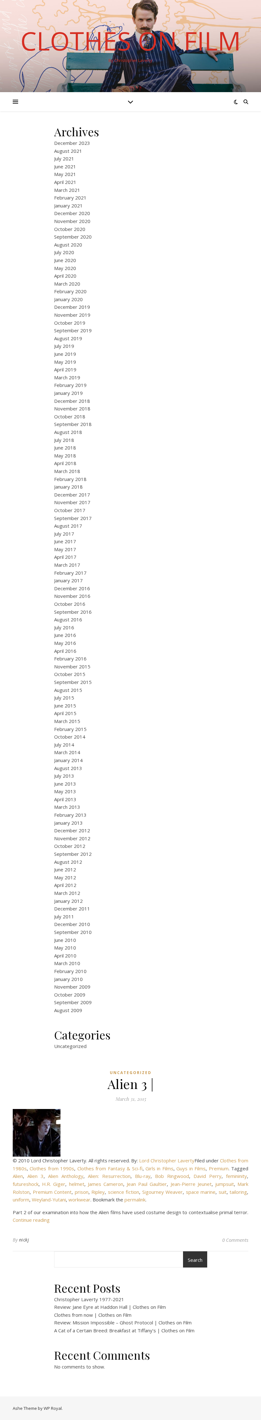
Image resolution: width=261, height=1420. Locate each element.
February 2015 (70, 729)
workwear (79, 1199)
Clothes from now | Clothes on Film (92, 1315)
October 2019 (69, 323)
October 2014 (69, 737)
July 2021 (64, 158)
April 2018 (65, 463)
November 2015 (72, 666)
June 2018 (65, 447)
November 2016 (72, 596)
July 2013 (64, 776)
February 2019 (70, 385)
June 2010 (65, 940)
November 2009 (72, 987)
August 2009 (68, 1010)
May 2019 (65, 362)
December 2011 (72, 908)
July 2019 (64, 346)
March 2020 (67, 284)
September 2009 (73, 1002)
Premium (219, 1168)
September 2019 (73, 330)
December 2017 (72, 494)
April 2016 (65, 651)
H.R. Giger (53, 1184)
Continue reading (31, 1220)
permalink (134, 1199)
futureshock (26, 1184)
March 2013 (67, 807)
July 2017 (64, 534)
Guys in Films (191, 1168)
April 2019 (65, 369)
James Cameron (105, 1184)
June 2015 (65, 705)
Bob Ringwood (172, 1176)
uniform (21, 1199)
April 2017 (65, 557)
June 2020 (65, 260)
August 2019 (68, 338)
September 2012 (73, 854)
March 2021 (67, 190)
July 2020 (64, 252)
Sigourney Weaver (162, 1192)
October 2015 (69, 674)
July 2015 (64, 697)
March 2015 (67, 721)
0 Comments (235, 1240)
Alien (18, 1176)
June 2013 (65, 784)
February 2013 (70, 815)
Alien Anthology (65, 1176)
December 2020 (72, 213)
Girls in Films (159, 1168)
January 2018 (68, 486)
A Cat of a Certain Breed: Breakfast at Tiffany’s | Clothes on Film (124, 1330)
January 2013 (68, 823)
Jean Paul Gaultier (147, 1184)
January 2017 (68, 580)
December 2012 (72, 830)
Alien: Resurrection (109, 1176)
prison (81, 1192)
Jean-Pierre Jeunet (191, 1184)
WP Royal (53, 1408)
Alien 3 (35, 1176)
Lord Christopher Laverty (166, 1160)
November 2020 (72, 221)
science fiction (123, 1192)
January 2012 (68, 901)
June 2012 (65, 869)
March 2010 (67, 963)
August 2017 (68, 526)
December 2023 (72, 143)
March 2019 (67, 377)
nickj (24, 1240)
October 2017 (69, 510)
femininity (236, 1176)
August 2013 (68, 768)
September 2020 (73, 236)
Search (195, 1260)
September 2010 (73, 932)
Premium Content (52, 1192)
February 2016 (70, 658)
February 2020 (70, 291)
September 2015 (73, 682)
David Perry (208, 1176)
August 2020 (68, 244)
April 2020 (65, 276)
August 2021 (68, 151)
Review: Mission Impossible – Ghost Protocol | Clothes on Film (123, 1322)
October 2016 (69, 604)
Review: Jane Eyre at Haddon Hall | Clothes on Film (110, 1307)
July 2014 (64, 744)
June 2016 (65, 635)
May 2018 (65, 455)
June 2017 (65, 541)
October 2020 (69, 229)
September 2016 (73, 612)
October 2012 (69, 846)
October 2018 (69, 416)
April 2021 (65, 182)
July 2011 (64, 916)
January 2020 (68, 299)
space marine (201, 1192)
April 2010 (65, 955)
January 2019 (68, 393)
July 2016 (64, 627)
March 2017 (67, 565)
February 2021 (70, 197)
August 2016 (68, 619)
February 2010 (70, 971)
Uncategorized (70, 1046)
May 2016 (65, 643)
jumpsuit (224, 1184)
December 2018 (72, 401)
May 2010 (65, 947)
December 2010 (72, 924)
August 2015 (68, 690)
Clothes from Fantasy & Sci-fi (110, 1168)
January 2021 (68, 205)
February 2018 (70, 479)
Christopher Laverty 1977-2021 (89, 1299)
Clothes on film (130, 40)
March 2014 (67, 752)
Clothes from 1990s (52, 1168)
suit (223, 1192)
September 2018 (73, 424)
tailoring (238, 1192)
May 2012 (65, 877)
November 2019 (72, 315)
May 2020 (65, 268)
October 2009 (69, 994)
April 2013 (65, 799)
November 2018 (72, 408)
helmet (76, 1184)
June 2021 (65, 166)
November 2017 (72, 502)
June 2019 (65, 354)
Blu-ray (143, 1176)
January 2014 (68, 760)
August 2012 (68, 862)
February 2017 (70, 573)
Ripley (98, 1192)
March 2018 (67, 471)
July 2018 (64, 440)
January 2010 (68, 979)
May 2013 (65, 791)
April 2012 (65, 885)
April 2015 (65, 713)
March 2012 (67, 893)
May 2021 (65, 174)
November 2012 (72, 838)
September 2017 (73, 518)
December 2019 (72, 307)
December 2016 (72, 588)
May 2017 (65, 549)
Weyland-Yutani (49, 1199)
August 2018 (68, 432)
